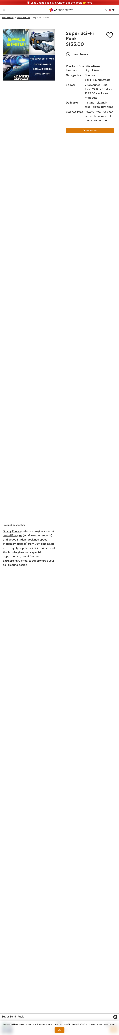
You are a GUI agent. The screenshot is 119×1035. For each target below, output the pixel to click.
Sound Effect (7, 17)
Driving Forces (12, 531)
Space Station (17, 539)
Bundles (90, 75)
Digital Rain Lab (23, 17)
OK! (59, 1030)
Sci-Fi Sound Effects (97, 80)
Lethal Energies (12, 535)
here (89, 2)
